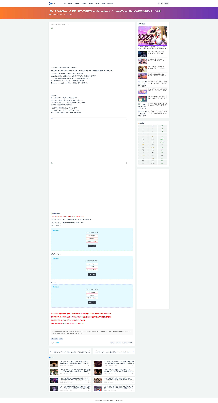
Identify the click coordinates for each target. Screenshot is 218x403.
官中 (143, 150)
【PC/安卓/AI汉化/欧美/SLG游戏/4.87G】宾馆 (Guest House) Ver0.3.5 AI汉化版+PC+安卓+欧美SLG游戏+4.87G (118, 380)
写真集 (103, 3)
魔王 (61, 338)
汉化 (162, 152)
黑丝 (162, 163)
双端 (143, 147)
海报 (125, 342)
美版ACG (91, 3)
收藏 (119, 342)
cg (162, 128)
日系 (153, 152)
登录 (167, 3)
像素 (153, 142)
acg (56, 342)
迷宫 (153, 160)
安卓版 (61, 365)
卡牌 (162, 144)
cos (143, 131)
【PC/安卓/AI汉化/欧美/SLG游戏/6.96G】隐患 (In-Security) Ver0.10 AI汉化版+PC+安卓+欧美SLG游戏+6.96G (74, 363)
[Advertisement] (152, 239)
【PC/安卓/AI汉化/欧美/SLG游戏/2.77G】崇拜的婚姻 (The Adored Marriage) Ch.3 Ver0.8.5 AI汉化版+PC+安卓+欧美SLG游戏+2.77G (75, 371)
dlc (143, 133)
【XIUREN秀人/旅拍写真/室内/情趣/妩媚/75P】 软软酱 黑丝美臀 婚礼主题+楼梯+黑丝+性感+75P (157, 83)
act (152, 125)
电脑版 (98, 3)
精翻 (162, 158)
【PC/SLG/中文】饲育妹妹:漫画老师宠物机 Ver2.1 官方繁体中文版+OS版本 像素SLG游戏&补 (157, 91)
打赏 (113, 342)
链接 (130, 342)
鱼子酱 (152, 163)
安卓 (162, 147)
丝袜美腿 (162, 139)
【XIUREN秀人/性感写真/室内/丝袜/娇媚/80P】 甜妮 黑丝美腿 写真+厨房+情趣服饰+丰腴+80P (157, 113)
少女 (153, 150)
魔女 (162, 160)
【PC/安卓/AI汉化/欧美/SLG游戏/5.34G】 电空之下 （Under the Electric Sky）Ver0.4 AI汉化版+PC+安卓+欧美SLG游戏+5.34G (74, 380)
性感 (162, 150)
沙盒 (153, 155)
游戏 (56, 338)
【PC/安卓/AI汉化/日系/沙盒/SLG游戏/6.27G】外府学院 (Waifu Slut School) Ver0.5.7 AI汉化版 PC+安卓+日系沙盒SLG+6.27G (118, 388)
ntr (162, 133)
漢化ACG (77, 3)
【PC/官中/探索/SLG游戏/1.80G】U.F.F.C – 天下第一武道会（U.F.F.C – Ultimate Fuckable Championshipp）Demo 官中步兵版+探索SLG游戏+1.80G (152, 48)
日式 (143, 152)
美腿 (143, 160)
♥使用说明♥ (110, 3)
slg (143, 139)
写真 (143, 144)
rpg (162, 136)
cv (52, 338)
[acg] (50, 14)
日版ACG (84, 3)
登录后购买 (92, 246)
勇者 (153, 144)
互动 (143, 142)
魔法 (143, 163)
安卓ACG (70, 3)
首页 (65, 3)
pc (152, 136)
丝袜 (153, 139)
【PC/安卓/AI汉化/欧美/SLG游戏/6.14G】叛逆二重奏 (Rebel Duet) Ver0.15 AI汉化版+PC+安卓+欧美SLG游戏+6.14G (75, 388)
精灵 (153, 158)
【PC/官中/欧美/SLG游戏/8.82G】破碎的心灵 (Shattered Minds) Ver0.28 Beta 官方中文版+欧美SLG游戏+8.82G (118, 371)
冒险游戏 (162, 142)
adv (162, 125)
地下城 (152, 147)
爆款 (143, 158)
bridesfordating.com (108, 400)
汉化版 (143, 155)
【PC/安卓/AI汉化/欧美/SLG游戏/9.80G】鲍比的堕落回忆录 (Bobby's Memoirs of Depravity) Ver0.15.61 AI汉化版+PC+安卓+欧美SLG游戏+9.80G (119, 363)
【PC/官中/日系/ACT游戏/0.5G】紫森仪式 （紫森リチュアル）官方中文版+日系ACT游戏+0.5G (157, 98)
